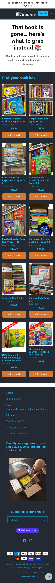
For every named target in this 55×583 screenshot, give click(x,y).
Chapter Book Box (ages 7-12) (39, 120)
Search (43, 13)
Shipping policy (37, 572)
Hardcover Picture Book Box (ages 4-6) (40, 240)
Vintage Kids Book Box (39, 299)
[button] (3, 14)
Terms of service (20, 572)
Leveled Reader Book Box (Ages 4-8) (13, 240)
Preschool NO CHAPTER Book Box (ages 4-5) (40, 180)
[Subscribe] (44, 519)
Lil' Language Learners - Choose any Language (39, 352)
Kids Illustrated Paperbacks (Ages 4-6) (13, 180)
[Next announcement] (52, 4)
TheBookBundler (19, 564)
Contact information (29, 577)
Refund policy (23, 568)
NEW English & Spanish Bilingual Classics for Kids (11, 358)
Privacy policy (38, 568)
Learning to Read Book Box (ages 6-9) (13, 120)
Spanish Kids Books (13, 298)
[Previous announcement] (3, 4)
